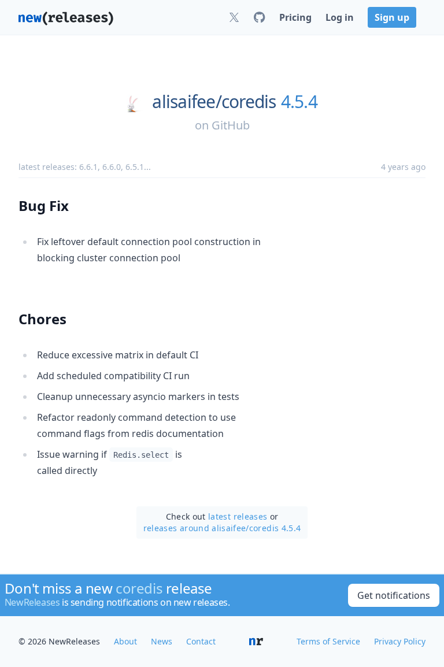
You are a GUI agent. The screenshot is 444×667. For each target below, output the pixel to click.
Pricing (295, 17)
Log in (339, 17)
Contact (201, 641)
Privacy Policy (400, 641)
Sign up (392, 17)
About (125, 641)
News (161, 641)
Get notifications (393, 595)
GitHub (231, 125)
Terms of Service (328, 641)
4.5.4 (299, 102)
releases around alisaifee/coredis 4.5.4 (222, 528)
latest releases (237, 516)
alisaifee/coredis (214, 102)
